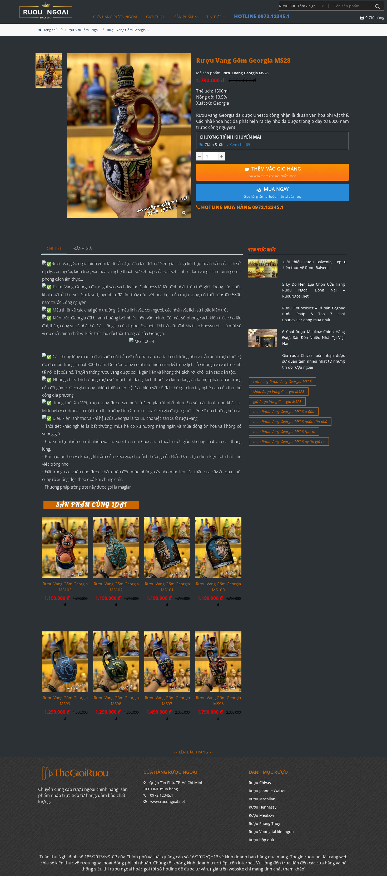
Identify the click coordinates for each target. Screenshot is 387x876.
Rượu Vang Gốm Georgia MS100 (218, 586)
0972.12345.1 (161, 795)
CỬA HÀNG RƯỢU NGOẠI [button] (115, 16)
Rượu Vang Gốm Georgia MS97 (167, 700)
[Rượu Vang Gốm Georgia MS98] (116, 661)
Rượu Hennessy (262, 807)
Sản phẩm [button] (184, 16)
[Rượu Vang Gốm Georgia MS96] (218, 661)
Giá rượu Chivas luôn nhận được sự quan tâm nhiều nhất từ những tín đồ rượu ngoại (313, 361)
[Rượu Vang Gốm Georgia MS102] (116, 547)
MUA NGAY (272, 192)
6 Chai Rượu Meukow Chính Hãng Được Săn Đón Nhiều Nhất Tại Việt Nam (313, 337)
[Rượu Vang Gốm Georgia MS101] (167, 547)
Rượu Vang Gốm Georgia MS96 (218, 700)
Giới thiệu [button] (155, 16)
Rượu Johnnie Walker (267, 790)
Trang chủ (49, 29)
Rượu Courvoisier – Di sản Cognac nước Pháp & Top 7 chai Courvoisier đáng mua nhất (313, 313)
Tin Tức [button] (214, 16)
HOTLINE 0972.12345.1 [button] (262, 16)
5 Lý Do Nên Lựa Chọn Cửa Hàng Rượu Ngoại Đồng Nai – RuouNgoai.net (313, 290)
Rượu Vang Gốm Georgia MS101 (167, 586)
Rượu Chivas (260, 782)
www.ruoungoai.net (167, 801)
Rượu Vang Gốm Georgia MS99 (65, 700)
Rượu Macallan (262, 798)
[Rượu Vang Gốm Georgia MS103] (65, 547)
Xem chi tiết (239, 144)
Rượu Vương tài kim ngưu (271, 831)
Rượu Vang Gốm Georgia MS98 (116, 700)
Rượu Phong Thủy (264, 823)
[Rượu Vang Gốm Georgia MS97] (167, 661)
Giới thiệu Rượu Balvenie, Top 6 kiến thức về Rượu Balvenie (314, 264)
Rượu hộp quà (261, 839)
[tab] (54, 249)
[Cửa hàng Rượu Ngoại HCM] (45, 10)
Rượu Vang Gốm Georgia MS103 (65, 586)
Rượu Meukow (261, 815)
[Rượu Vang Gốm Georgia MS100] (218, 547)
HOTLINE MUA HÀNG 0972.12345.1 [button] (242, 207)
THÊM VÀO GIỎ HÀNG (275, 172)
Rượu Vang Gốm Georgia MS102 (116, 586)
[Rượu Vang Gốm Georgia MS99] (65, 661)
